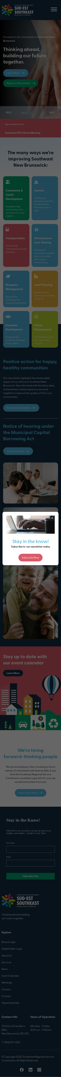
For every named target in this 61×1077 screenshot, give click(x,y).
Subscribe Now (30, 558)
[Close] (52, 518)
